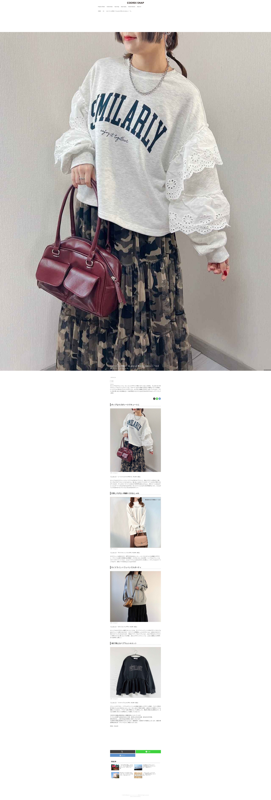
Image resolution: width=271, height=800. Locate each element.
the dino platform (137, 796)
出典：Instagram (267, 370)
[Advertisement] (135, 22)
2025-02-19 (113, 377)
